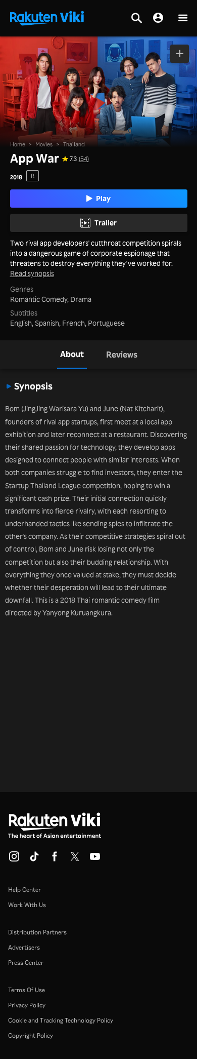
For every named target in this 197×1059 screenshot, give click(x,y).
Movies (44, 144)
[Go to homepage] (47, 17)
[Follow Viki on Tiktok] (34, 859)
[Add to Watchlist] (179, 54)
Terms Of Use (26, 990)
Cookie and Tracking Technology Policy (60, 1020)
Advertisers (24, 947)
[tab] (72, 354)
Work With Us (27, 905)
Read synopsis (32, 273)
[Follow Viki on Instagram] (14, 859)
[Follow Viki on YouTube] (95, 859)
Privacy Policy (26, 1005)
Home (17, 144)
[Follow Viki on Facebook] (54, 859)
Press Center (25, 962)
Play (103, 198)
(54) (84, 159)
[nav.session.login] (158, 18)
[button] (182, 18)
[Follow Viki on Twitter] (75, 859)
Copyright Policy (30, 1035)
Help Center (24, 889)
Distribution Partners (37, 932)
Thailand (74, 144)
